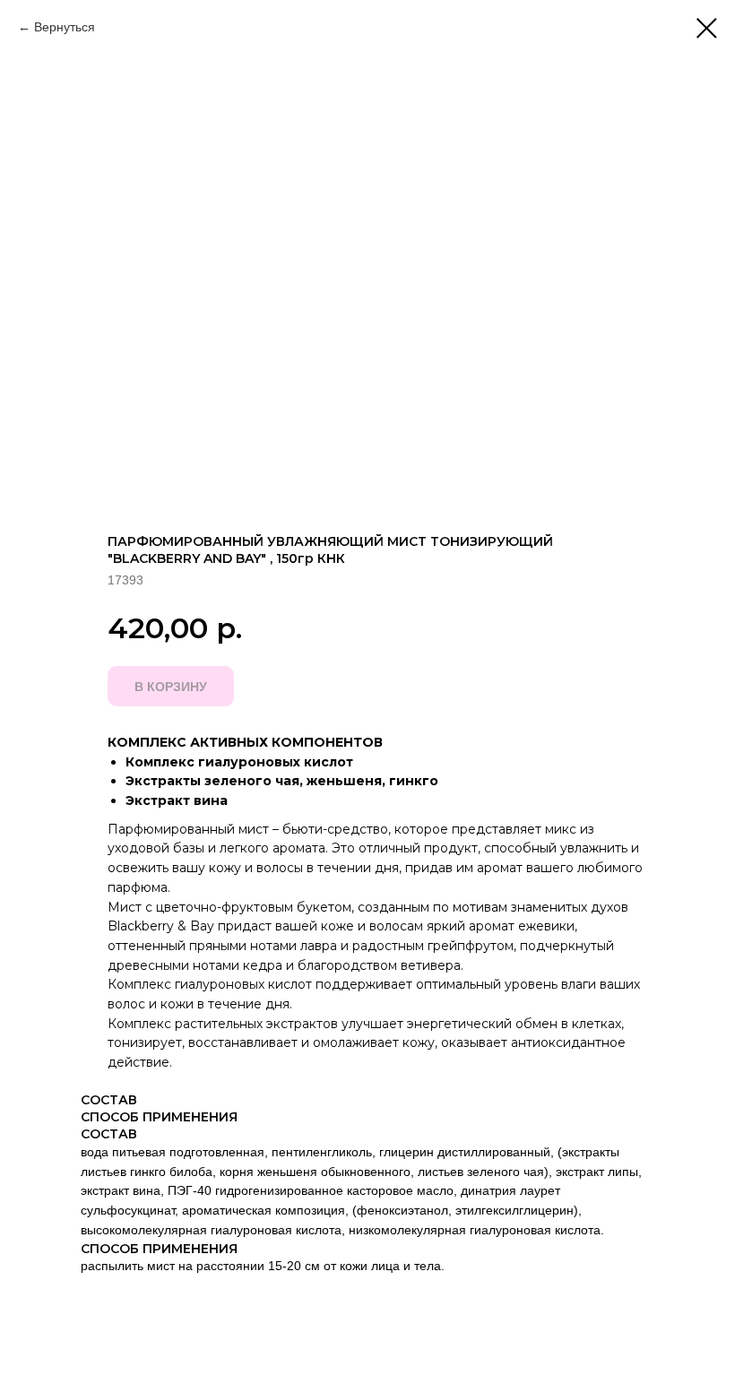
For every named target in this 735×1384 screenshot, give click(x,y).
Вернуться (64, 27)
